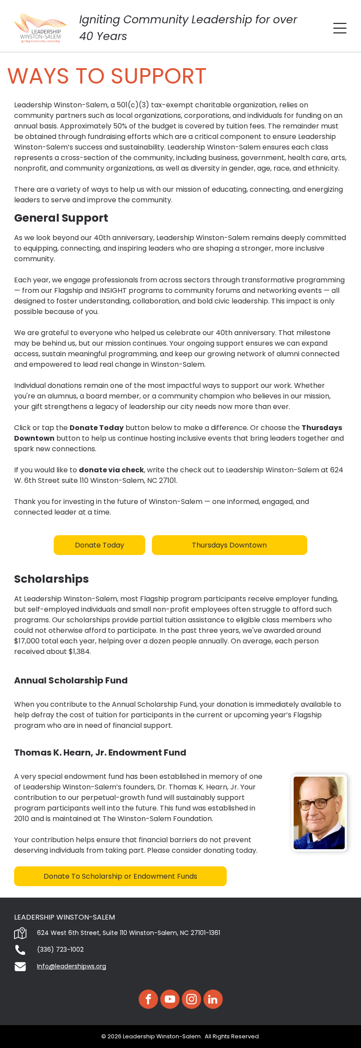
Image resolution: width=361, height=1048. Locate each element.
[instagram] (191, 1000)
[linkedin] (213, 1000)
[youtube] (170, 1000)
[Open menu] (339, 28)
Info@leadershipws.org (71, 966)
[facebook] (148, 1000)
